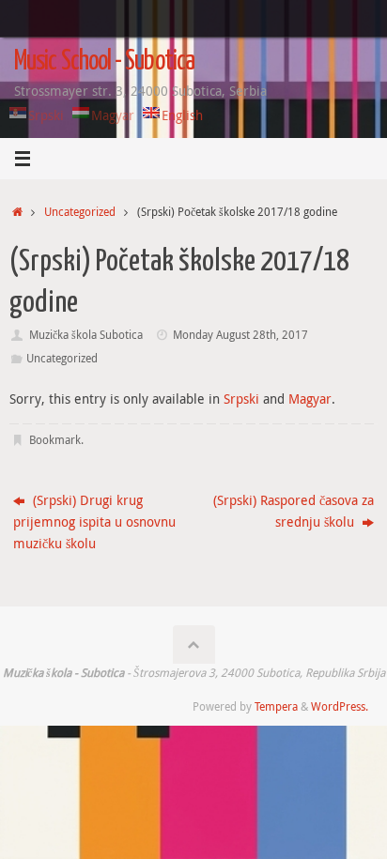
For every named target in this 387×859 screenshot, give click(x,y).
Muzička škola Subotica (86, 335)
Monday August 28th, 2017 (240, 335)
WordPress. (339, 706)
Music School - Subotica (104, 62)
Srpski (241, 399)
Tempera (276, 706)
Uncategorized (80, 212)
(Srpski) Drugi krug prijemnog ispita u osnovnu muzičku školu (94, 522)
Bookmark (55, 440)
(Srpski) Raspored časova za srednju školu (293, 511)
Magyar (310, 399)
